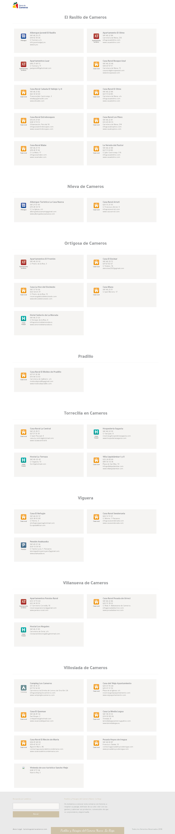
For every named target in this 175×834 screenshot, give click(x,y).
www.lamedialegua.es (111, 723)
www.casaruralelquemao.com (41, 721)
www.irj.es (34, 45)
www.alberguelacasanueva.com (42, 214)
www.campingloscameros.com (42, 695)
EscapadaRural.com (37, 526)
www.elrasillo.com (37, 101)
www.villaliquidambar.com (113, 469)
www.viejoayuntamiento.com (114, 695)
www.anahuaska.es (37, 554)
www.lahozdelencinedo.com (41, 299)
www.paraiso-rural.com (39, 610)
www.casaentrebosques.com (41, 129)
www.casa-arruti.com (111, 212)
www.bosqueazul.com (111, 73)
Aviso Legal (17, 829)
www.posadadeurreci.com (113, 610)
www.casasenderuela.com (113, 523)
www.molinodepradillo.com (41, 384)
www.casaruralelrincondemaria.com (44, 752)
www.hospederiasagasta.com (114, 438)
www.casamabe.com (38, 157)
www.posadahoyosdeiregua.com (116, 749)
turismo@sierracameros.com (35, 829)
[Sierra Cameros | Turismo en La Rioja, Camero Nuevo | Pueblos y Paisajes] (20, 7)
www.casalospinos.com (112, 129)
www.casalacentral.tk (38, 441)
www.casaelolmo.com (111, 43)
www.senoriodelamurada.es (41, 325)
